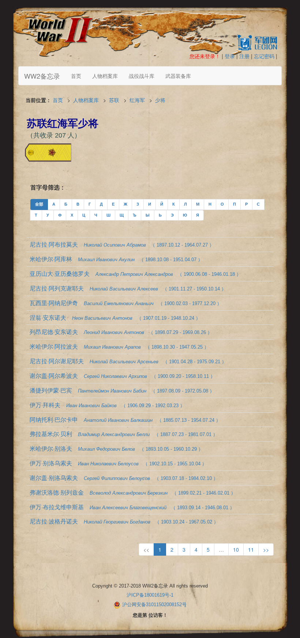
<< (146, 549)
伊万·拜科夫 (107, 405)
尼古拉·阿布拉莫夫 (122, 244)
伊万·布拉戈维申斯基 (132, 507)
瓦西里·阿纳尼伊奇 (126, 303)
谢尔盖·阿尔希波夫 (122, 375)
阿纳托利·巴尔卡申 (125, 419)
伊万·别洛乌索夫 (118, 463)
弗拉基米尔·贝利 (124, 433)
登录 (230, 56)
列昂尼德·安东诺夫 (121, 331)
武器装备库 (178, 75)
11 (251, 549)
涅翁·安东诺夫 (115, 317)
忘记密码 (264, 56)
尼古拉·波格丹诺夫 (124, 521)
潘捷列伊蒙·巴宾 (122, 390)
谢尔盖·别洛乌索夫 (124, 477)
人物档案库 (105, 75)
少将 (160, 100)
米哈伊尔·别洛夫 (116, 448)
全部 (39, 204)
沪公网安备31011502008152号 (154, 605)
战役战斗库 (141, 75)
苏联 (114, 100)
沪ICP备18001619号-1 (150, 595)
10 (236, 549)
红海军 (137, 100)
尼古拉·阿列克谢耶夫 (128, 288)
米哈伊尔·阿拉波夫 (119, 346)
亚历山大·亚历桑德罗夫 (135, 273)
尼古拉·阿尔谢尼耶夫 (128, 361)
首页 (76, 75)
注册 (244, 56)
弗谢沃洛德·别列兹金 (133, 492)
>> (266, 549)
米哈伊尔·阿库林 (116, 259)
